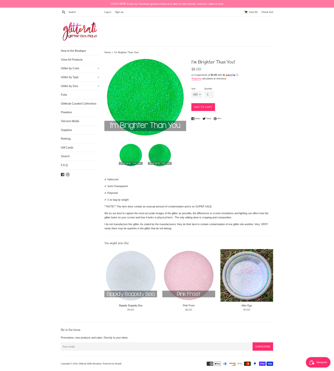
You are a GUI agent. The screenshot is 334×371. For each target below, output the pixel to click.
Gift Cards (67, 147)
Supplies (66, 130)
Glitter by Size (80, 86)
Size (193, 89)
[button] (232, 75)
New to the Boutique (73, 50)
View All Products (72, 59)
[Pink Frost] (188, 275)
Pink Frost (188, 305)
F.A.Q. (64, 165)
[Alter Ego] (246, 275)
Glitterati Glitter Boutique (90, 363)
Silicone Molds (70, 121)
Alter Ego (246, 305)
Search (65, 156)
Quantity (208, 89)
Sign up (119, 12)
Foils (64, 94)
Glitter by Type (80, 77)
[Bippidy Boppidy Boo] (130, 275)
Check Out (267, 12)
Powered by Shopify (112, 363)
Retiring (66, 138)
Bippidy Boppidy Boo (130, 305)
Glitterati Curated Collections (78, 103)
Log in (107, 12)
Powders (66, 112)
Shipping (196, 78)
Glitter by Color (80, 68)
